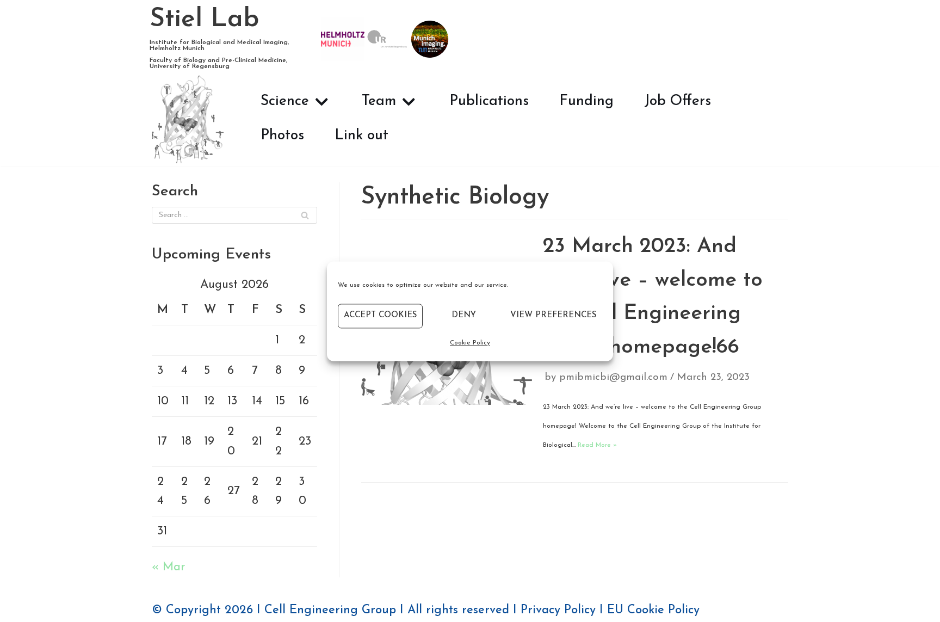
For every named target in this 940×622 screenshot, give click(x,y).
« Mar (168, 567)
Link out (361, 135)
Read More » (597, 445)
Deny (464, 315)
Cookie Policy (470, 343)
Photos (282, 135)
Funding (586, 101)
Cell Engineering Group (330, 610)
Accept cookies (380, 315)
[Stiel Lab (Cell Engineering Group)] (188, 119)
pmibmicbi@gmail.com (613, 377)
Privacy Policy (558, 610)
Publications (489, 101)
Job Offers (677, 101)
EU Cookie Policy (653, 610)
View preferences (553, 315)
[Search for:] (234, 215)
